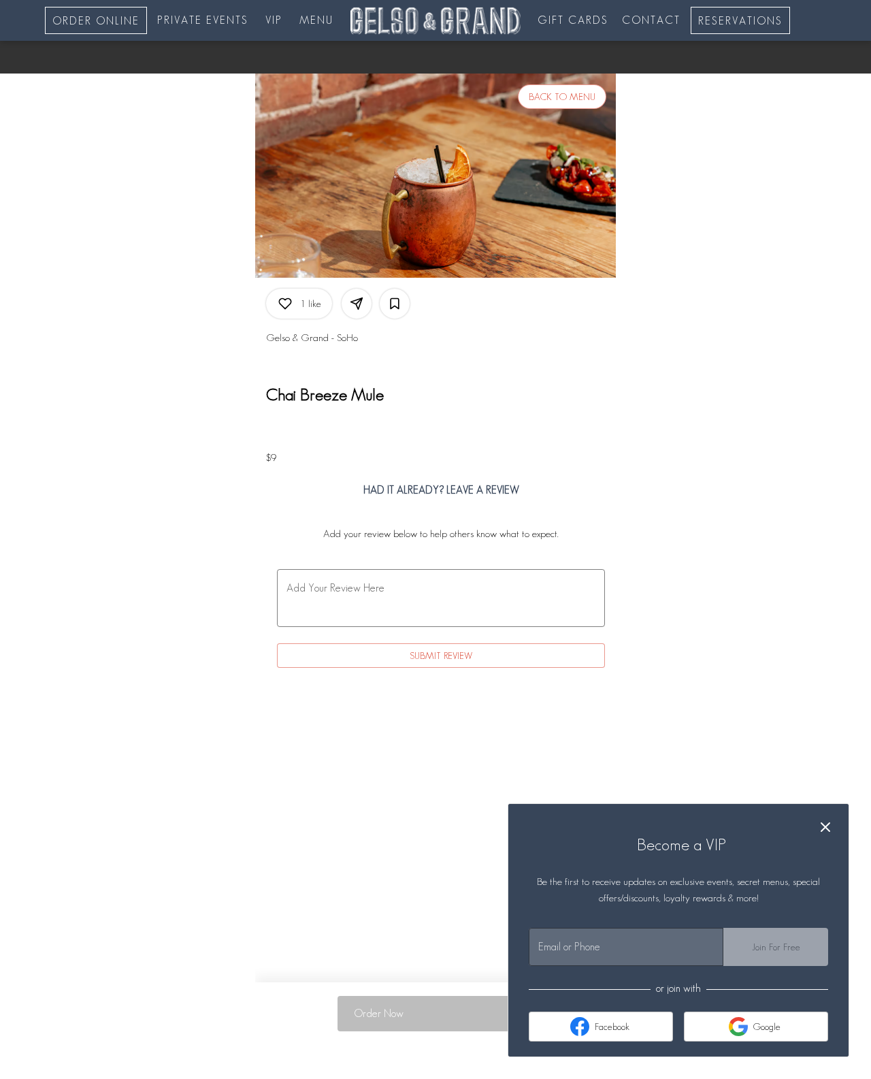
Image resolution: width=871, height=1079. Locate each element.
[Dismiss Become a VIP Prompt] (825, 827)
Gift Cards (573, 20)
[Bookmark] (395, 304)
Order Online (95, 21)
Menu (316, 20)
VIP (273, 20)
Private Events (202, 20)
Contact (651, 20)
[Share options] (357, 304)
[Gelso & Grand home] (435, 20)
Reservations (740, 21)
